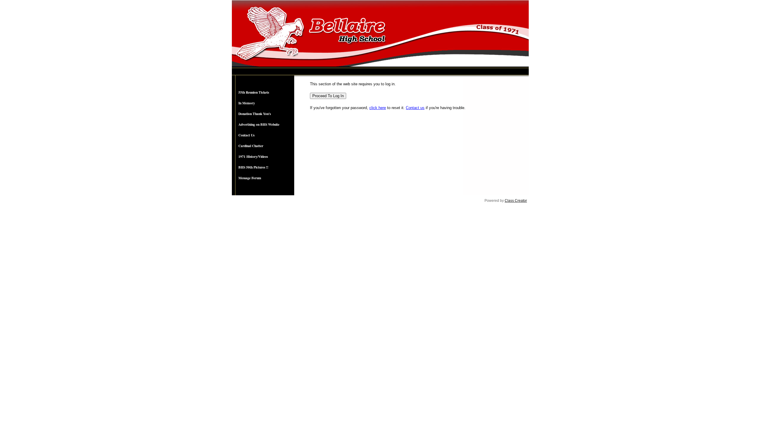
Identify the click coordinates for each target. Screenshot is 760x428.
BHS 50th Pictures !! (253, 167)
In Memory (246, 103)
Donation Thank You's (254, 113)
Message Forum (249, 177)
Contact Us (246, 135)
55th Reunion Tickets (253, 92)
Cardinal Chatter (250, 145)
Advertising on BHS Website (258, 124)
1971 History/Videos (253, 156)
